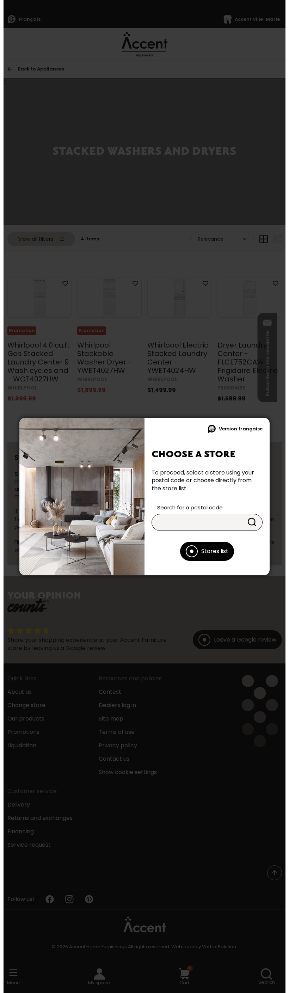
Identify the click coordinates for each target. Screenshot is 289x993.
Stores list (214, 551)
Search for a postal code (190, 507)
